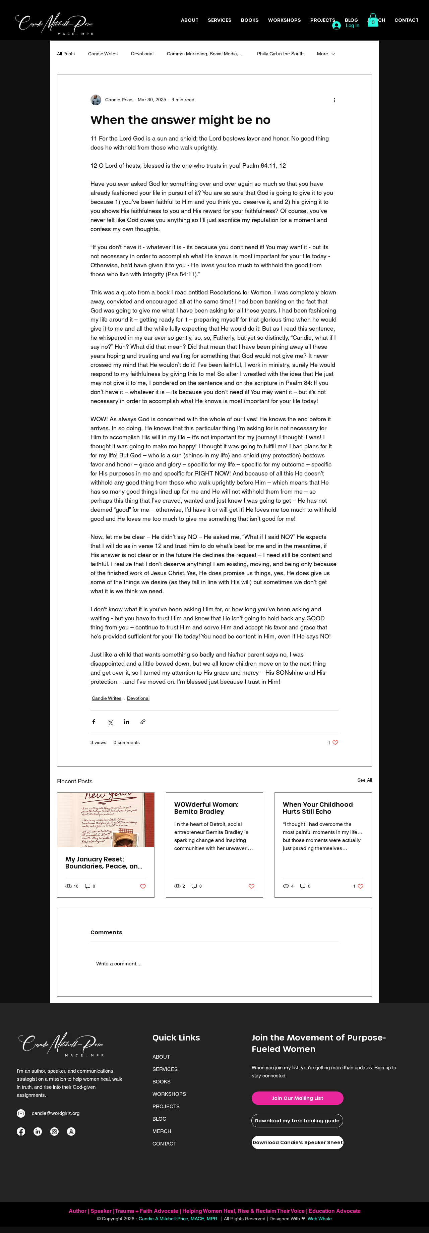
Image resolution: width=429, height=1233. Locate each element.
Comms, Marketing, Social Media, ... (205, 53)
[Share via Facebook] (93, 722)
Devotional (142, 53)
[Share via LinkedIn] (126, 722)
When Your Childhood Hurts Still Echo (318, 808)
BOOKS (161, 1081)
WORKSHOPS (169, 1094)
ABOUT (161, 1057)
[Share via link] (143, 722)
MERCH (161, 1131)
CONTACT (164, 1143)
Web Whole (320, 1218)
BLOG (159, 1119)
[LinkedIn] (38, 1131)
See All (364, 780)
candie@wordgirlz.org (55, 1113)
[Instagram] (54, 1131)
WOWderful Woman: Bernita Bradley (206, 808)
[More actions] (334, 100)
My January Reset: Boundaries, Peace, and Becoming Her (103, 862)
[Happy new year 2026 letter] (105, 820)
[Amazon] (71, 1131)
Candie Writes (103, 53)
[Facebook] (21, 1131)
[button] (323, 20)
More (322, 53)
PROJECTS (166, 1106)
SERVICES (165, 1069)
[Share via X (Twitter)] (110, 722)
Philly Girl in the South (280, 53)
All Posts (66, 53)
